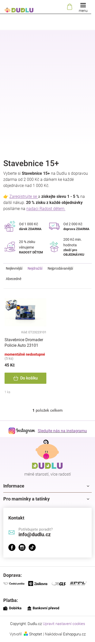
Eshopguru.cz (74, 634)
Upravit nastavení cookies (64, 623)
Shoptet (35, 634)
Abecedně (13, 279)
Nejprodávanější (60, 268)
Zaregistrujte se (23, 196)
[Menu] (83, 7)
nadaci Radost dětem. (45, 208)
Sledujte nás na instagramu (62, 430)
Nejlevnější (14, 268)
